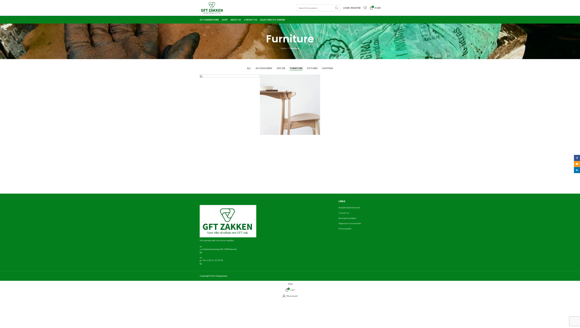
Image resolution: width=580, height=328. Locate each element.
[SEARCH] (336, 7)
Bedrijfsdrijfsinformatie (349, 207)
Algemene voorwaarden (350, 223)
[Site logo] (212, 7)
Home (283, 48)
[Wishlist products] (365, 8)
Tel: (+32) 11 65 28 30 (212, 260)
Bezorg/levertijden (347, 218)
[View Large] (256, 78)
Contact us (344, 213)
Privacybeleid (345, 228)
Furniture (294, 48)
